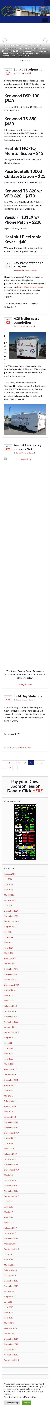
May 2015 (8, 1312)
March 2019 (9, 1148)
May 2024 (8, 942)
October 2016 (10, 1244)
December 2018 (11, 1164)
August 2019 (10, 1138)
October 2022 (10, 1027)
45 (10, 767)
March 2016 (9, 1265)
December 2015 (11, 1281)
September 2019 (11, 1133)
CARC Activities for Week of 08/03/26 (21, 45)
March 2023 (9, 1000)
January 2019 (10, 1159)
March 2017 (9, 1222)
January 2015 (10, 1333)
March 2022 (9, 1064)
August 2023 (10, 990)
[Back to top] (43, 1402)
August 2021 (10, 1085)
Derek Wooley (21, 326)
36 (36, 763)
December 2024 (11, 911)
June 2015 (8, 1307)
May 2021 (8, 1096)
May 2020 (8, 1111)
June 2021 (8, 1090)
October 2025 (10, 900)
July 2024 (8, 932)
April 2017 (8, 1217)
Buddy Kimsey (21, 700)
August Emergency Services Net (27, 447)
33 (19, 763)
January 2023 (10, 1011)
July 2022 (8, 1043)
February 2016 (10, 1270)
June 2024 (8, 937)
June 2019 (8, 1143)
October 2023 (10, 979)
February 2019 (10, 1154)
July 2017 (8, 1201)
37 (42, 763)
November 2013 (11, 1355)
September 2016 (11, 1249)
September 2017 (11, 1196)
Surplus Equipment (28, 69)
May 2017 (8, 1212)
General (28, 73)
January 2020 (10, 1117)
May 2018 (8, 1175)
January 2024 (10, 963)
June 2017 (8, 1207)
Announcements (31, 271)
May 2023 (8, 995)
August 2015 (10, 1296)
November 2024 (11, 916)
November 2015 (11, 1286)
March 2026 (9, 895)
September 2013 (11, 1360)
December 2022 (11, 1016)
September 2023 (11, 985)
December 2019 (11, 1122)
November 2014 (11, 1344)
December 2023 (11, 969)
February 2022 (10, 1069)
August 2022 (10, 1037)
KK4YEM (19, 73)
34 (25, 763)
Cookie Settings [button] (12, 1402)
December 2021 (11, 1080)
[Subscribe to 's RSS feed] (3, 2)
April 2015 (8, 1318)
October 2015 (10, 1291)
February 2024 (10, 958)
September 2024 (11, 921)
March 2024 (9, 953)
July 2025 (8, 905)
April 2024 (8, 948)
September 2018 (11, 1170)
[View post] (25, 40)
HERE (37, 790)
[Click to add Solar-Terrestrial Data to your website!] (25, 831)
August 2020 (10, 1106)
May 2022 (8, 1053)
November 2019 (11, 1127)
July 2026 (8, 879)
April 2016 (8, 1259)
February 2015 (10, 1328)
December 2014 (11, 1339)
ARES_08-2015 (25, 684)
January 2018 (10, 1180)
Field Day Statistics (28, 696)
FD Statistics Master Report (17, 747)
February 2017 (10, 1228)
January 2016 (10, 1275)
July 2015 (8, 1302)
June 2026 (8, 884)
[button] (5, 41)
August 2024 (10, 926)
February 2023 (10, 1006)
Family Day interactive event (30, 286)
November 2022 (11, 1022)
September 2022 (11, 1032)
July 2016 (8, 1254)
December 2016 (11, 1238)
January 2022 (10, 1074)
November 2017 (11, 1191)
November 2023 (11, 974)
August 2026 (10, 874)
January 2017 (10, 1233)
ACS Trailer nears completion (26, 320)
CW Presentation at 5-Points (28, 265)
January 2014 (10, 1349)
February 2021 (10, 1101)
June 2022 (8, 1048)
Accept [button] (27, 1402)
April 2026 (8, 889)
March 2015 (9, 1323)
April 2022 (8, 1059)
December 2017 (11, 1185)
